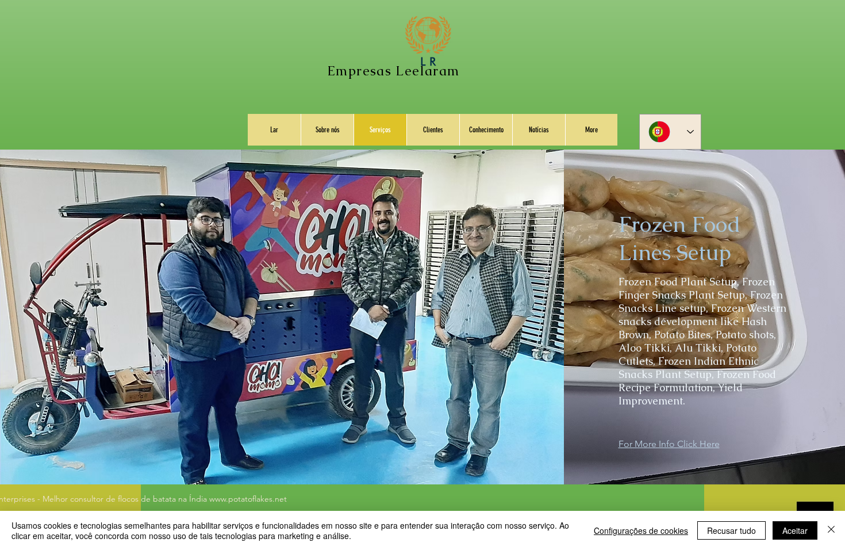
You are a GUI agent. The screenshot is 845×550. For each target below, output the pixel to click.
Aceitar (795, 530)
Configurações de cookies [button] (641, 530)
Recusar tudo (731, 530)
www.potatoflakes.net (248, 499)
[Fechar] (831, 530)
